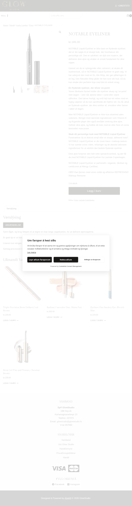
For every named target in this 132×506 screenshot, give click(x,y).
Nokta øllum (66, 259)
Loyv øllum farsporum (39, 259)
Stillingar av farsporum (92, 260)
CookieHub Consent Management (70, 266)
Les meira (31, 252)
